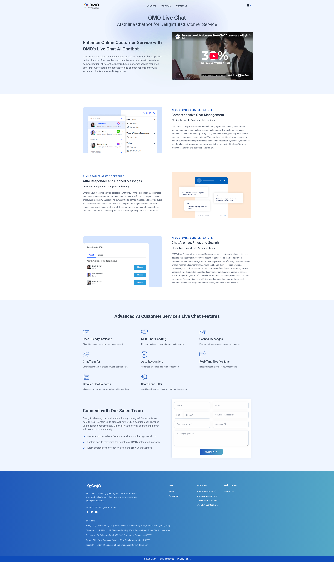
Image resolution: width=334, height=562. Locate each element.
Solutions (151, 5)
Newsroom (174, 496)
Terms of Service (166, 559)
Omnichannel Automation (208, 500)
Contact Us (181, 5)
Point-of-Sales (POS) (206, 491)
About (171, 491)
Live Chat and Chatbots (207, 505)
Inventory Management (207, 496)
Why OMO (166, 5)
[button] (248, 5)
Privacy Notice (184, 559)
